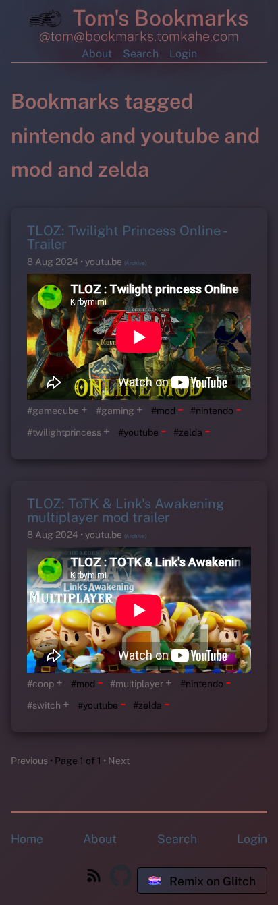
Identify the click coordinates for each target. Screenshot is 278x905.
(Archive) (135, 263)
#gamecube (53, 410)
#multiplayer (136, 683)
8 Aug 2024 (53, 261)
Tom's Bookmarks (157, 17)
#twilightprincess (64, 432)
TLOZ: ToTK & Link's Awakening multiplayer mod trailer (125, 510)
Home (27, 838)
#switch (44, 705)
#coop (40, 683)
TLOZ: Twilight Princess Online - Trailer (126, 237)
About (97, 53)
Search (141, 53)
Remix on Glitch (211, 881)
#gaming (115, 410)
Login (183, 53)
